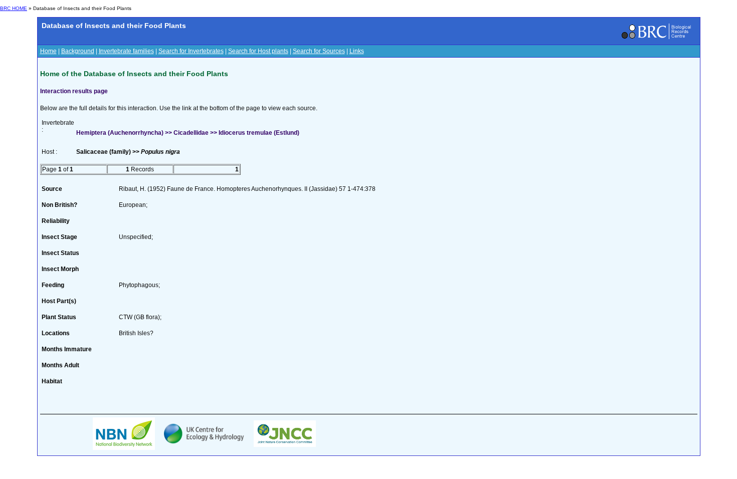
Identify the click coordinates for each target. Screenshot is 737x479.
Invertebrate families (126, 51)
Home (48, 51)
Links (356, 51)
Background (77, 51)
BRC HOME (13, 8)
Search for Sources (319, 51)
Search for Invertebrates (191, 51)
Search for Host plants (258, 51)
